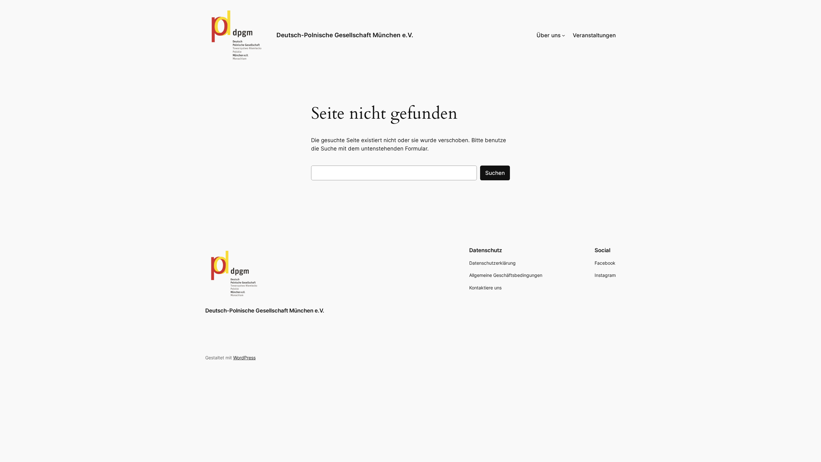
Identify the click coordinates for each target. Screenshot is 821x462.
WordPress (244, 357)
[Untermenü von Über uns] (563, 35)
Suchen (495, 173)
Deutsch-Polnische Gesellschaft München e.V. (344, 35)
